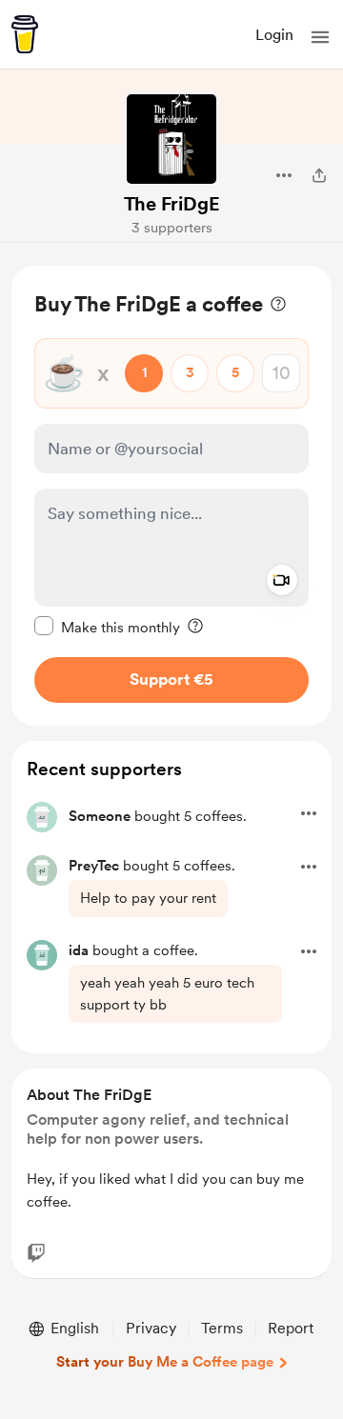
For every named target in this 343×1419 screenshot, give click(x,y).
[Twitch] (36, 1253)
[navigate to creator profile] (171, 139)
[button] (320, 37)
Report (290, 1328)
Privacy (151, 1328)
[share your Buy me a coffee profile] (319, 175)
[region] (171, 496)
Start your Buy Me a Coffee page (164, 1361)
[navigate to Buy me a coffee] (24, 34)
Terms (222, 1328)
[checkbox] (107, 626)
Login (274, 35)
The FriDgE (172, 203)
